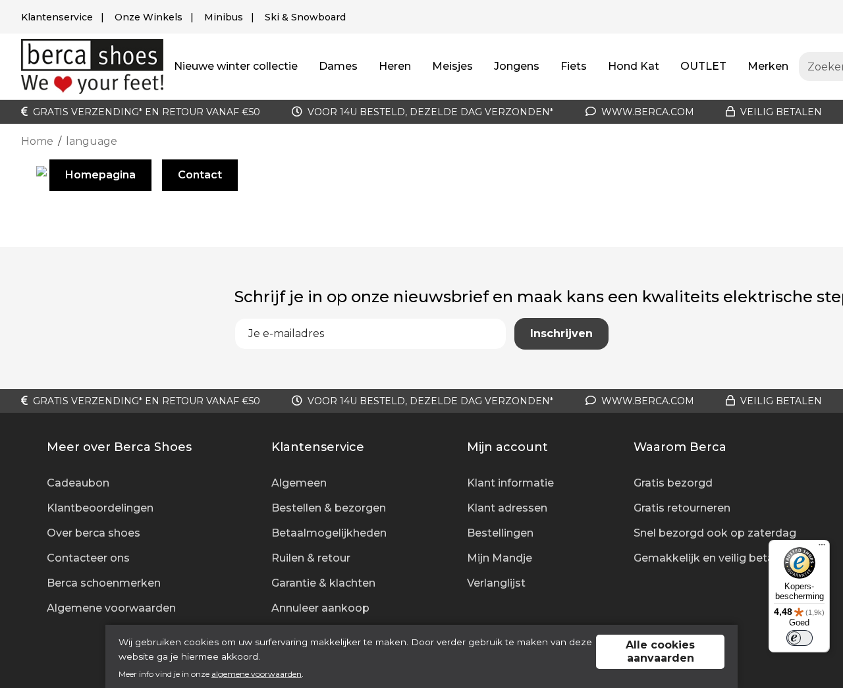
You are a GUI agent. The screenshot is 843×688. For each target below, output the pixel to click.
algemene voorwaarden (256, 674)
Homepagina (100, 175)
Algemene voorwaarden (111, 608)
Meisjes (452, 66)
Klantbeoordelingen (100, 508)
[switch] (799, 638)
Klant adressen (507, 508)
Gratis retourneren (682, 508)
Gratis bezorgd (673, 483)
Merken (768, 66)
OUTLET (703, 66)
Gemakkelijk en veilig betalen (712, 558)
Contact (200, 175)
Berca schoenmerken (104, 583)
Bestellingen (500, 533)
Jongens (516, 66)
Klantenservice (57, 17)
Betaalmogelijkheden (329, 533)
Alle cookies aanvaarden (660, 651)
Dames (338, 66)
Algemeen (299, 483)
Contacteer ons (88, 558)
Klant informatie (510, 483)
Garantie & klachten (323, 583)
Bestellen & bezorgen (328, 508)
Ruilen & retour (310, 558)
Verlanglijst (496, 583)
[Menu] (822, 548)
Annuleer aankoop (320, 608)
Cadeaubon (78, 483)
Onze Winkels (148, 17)
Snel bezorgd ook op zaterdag (715, 533)
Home (37, 141)
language (91, 141)
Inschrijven (561, 333)
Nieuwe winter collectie (236, 66)
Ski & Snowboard (305, 17)
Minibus (223, 17)
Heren (395, 66)
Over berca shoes (93, 533)
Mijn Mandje (499, 558)
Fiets (573, 66)
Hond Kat (633, 66)
